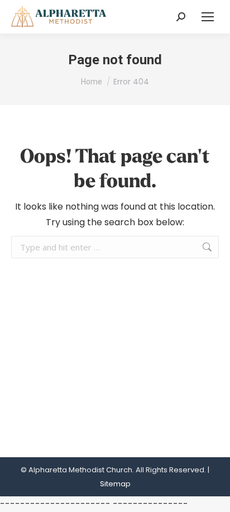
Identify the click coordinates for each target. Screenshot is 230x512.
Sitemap (115, 483)
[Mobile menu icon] (208, 17)
